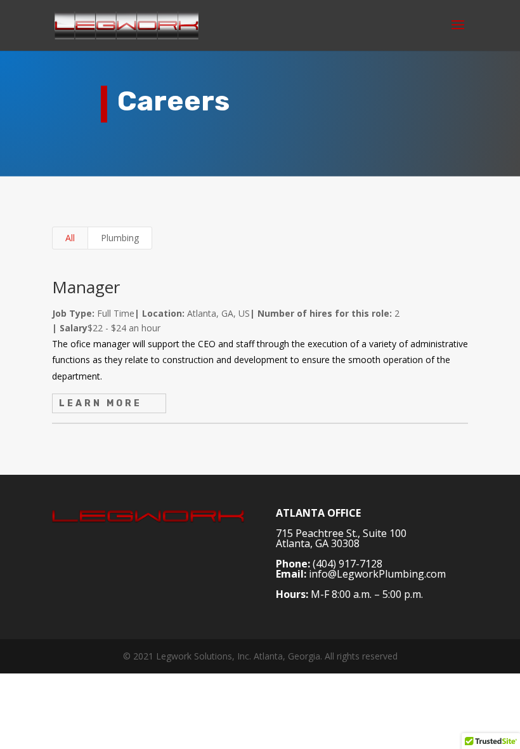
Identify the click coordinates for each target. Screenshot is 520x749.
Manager (86, 286)
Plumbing (120, 238)
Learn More (100, 403)
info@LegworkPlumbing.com (377, 574)
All (70, 238)
